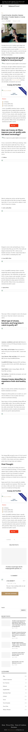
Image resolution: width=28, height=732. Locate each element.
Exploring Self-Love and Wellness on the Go (18, 662)
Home (3, 725)
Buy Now (13, 125)
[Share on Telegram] (20, 539)
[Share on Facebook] (16, 539)
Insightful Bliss (15, 689)
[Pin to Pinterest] (19, 539)
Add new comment (11, 593)
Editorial (15, 686)
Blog (15, 676)
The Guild (8, 21)
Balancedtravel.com (12, 730)
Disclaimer (14, 727)
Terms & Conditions (20, 725)
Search (3, 607)
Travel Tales (15, 706)
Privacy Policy (10, 725)
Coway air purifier (23, 49)
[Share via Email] (22, 539)
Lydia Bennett (10, 581)
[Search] (26, 6)
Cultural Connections (15, 679)
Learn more (21, 3)
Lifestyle (15, 696)
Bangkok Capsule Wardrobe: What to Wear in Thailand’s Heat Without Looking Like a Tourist (19, 634)
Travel (15, 699)
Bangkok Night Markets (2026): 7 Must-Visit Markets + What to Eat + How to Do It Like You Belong (19, 644)
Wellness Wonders (15, 709)
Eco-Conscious (15, 683)
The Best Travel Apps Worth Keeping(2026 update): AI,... (14, 567)
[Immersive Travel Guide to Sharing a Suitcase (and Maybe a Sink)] (5, 655)
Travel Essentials (15, 703)
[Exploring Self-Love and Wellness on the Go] (5, 664)
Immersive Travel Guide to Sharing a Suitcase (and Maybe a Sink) (18, 654)
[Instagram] (12, 719)
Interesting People (15, 693)
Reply (24, 580)
